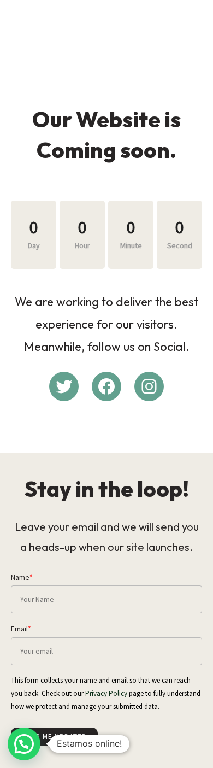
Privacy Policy (106, 693)
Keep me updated (54, 736)
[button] (24, 744)
